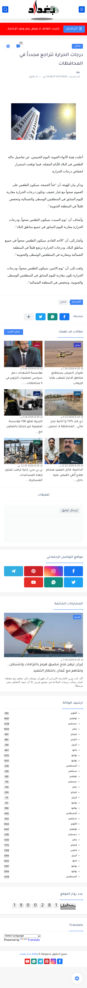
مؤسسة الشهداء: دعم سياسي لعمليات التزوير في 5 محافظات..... (24, 378)
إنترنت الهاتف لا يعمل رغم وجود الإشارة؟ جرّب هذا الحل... (32, 28)
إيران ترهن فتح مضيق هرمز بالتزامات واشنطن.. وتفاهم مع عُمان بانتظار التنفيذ (45, 668)
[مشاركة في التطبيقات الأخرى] (29, 316)
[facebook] (73, 571)
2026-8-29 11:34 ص (28, 465)
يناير (74, 729)
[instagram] (53, 571)
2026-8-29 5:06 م (29, 368)
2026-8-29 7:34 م (70, 368)
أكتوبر (74, 713)
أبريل (74, 745)
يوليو (74, 761)
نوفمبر (73, 718)
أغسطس (71, 766)
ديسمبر (72, 724)
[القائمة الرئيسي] (82, 9)
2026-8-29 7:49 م (70, 659)
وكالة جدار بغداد (29, 954)
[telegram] (13, 571)
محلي (77, 46)
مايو (74, 750)
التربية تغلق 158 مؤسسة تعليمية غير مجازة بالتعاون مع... (24, 427)
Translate (34, 940)
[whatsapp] (53, 582)
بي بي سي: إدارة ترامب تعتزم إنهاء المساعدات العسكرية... (23, 475)
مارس (73, 740)
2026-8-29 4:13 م (70, 417)
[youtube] (33, 582)
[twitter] (73, 582)
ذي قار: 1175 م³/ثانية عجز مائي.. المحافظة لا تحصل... (64, 424)
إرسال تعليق (70, 510)
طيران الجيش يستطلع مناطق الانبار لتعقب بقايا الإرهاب (66, 378)
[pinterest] (33, 571)
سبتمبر (73, 771)
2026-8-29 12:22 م (69, 465)
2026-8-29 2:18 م (29, 417)
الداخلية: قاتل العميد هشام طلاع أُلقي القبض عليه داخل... (64, 475)
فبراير (74, 734)
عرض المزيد (13, 332)
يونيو (74, 755)
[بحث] (5, 9)
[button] (64, 316)
